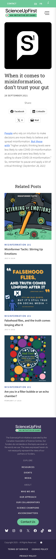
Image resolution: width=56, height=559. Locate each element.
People (8, 133)
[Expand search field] (49, 4)
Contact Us (28, 522)
